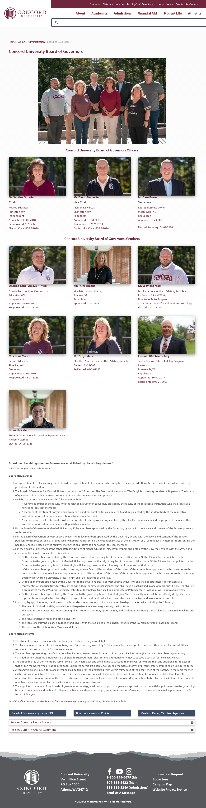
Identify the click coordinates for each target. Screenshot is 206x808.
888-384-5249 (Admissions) (127, 787)
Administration (36, 41)
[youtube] (119, 771)
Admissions (122, 13)
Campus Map (162, 784)
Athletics (194, 13)
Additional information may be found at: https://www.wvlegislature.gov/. (50, 701)
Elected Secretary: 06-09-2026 (155, 212)
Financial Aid (147, 13)
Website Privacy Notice (170, 789)
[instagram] (129, 771)
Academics (99, 13)
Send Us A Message (121, 792)
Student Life (172, 13)
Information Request (168, 774)
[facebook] (110, 771)
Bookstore (160, 779)
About (80, 13)
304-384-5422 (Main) (123, 782)
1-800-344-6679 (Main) (124, 777)
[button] (102, 722)
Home (12, 41)
